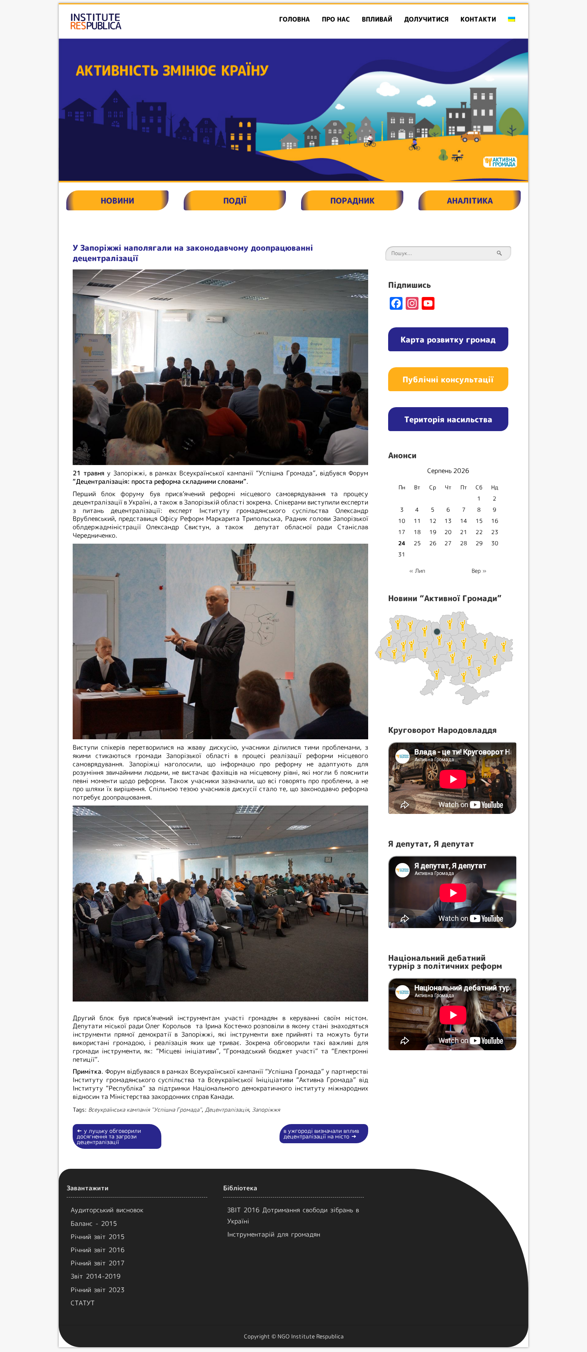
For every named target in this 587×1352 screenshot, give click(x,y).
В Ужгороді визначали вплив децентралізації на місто (321, 1133)
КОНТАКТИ (478, 19)
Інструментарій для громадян (273, 1234)
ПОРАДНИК (352, 200)
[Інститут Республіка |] (134, 21)
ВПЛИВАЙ (377, 19)
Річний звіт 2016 (98, 1249)
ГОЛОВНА (294, 19)
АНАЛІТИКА (470, 200)
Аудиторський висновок (107, 1210)
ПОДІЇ (234, 200)
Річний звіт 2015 (98, 1236)
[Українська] (511, 19)
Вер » (479, 570)
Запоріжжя (266, 1109)
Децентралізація (227, 1109)
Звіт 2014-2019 (96, 1276)
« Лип (417, 570)
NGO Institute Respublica (310, 1336)
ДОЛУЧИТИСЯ (426, 19)
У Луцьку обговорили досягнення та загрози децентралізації (109, 1136)
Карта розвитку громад (448, 339)
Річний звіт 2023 (98, 1289)
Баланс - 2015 (94, 1223)
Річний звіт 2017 (98, 1263)
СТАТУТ (83, 1303)
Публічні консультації (448, 379)
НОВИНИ (117, 200)
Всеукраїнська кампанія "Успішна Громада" (145, 1109)
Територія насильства (448, 419)
